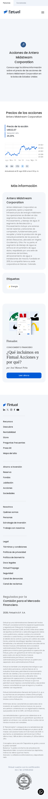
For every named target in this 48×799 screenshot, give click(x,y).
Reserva (7, 472)
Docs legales (9, 562)
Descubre (8, 426)
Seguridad (8, 573)
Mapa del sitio (10, 453)
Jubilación (8, 482)
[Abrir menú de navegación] (43, 12)
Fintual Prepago (11, 568)
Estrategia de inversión (14, 522)
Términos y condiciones (15, 546)
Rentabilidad (9, 432)
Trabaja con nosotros (14, 528)
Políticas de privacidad (14, 552)
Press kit (7, 448)
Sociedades (9, 493)
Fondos (6, 477)
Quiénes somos (10, 512)
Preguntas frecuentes (14, 442)
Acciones (7, 488)
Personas (7, 517)
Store (6, 437)
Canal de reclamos (12, 583)
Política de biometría (13, 557)
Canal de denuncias (13, 578)
